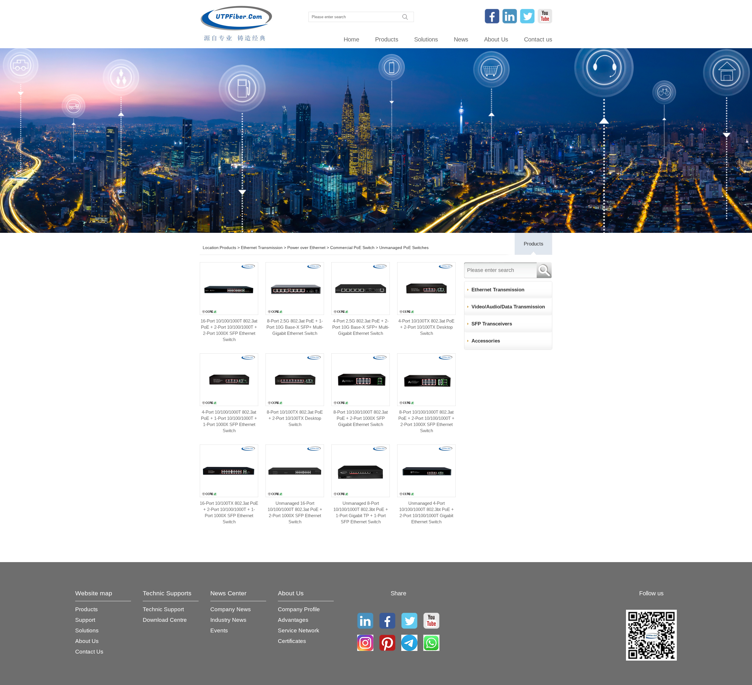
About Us (496, 39)
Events (219, 630)
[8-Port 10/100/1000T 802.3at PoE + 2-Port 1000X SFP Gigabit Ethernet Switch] (360, 404)
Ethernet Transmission (262, 247)
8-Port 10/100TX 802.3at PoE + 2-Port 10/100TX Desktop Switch (295, 418)
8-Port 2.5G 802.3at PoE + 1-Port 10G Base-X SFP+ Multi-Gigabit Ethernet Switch (294, 327)
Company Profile (299, 609)
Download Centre (165, 620)
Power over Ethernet (306, 247)
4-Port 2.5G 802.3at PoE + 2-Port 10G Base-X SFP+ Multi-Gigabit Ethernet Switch (360, 327)
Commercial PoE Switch (352, 247)
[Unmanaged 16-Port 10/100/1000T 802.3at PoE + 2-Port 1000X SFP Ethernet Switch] (295, 495)
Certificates (292, 641)
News (461, 39)
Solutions (426, 39)
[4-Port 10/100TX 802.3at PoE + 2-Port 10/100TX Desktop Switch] (426, 313)
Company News (230, 609)
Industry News (228, 620)
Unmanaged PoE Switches (404, 247)
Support (85, 620)
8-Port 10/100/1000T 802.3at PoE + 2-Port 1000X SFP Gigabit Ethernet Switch (360, 418)
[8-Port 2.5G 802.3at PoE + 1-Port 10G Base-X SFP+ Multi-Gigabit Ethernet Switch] (295, 313)
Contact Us (89, 652)
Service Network (298, 630)
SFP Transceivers (491, 324)
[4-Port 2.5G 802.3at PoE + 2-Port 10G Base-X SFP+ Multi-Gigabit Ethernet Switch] (360, 313)
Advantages (293, 620)
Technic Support (163, 609)
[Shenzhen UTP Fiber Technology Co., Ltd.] (236, 24)
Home (351, 39)
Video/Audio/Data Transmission (508, 307)
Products (386, 39)
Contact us (538, 39)
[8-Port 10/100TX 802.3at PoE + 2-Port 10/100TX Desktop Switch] (295, 404)
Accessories (485, 341)
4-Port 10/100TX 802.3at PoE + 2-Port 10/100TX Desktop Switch (426, 327)
